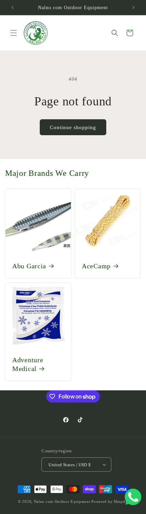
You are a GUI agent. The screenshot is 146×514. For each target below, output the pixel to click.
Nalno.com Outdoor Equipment (62, 501)
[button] (13, 32)
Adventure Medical (27, 364)
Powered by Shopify (109, 501)
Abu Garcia (29, 266)
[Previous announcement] (12, 7)
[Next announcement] (133, 7)
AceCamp (96, 266)
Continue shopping (73, 127)
